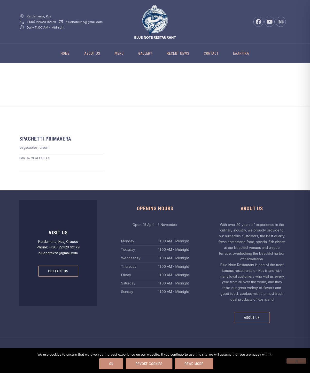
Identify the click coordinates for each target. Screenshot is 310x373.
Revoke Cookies (149, 364)
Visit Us (58, 233)
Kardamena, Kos (39, 16)
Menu (119, 53)
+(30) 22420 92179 (41, 22)
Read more (194, 364)
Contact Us (58, 271)
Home (65, 53)
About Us (92, 53)
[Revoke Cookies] (296, 361)
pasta (24, 158)
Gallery (145, 53)
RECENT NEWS (178, 53)
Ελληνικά (241, 53)
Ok (111, 364)
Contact (211, 53)
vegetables (40, 158)
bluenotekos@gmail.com (84, 22)
